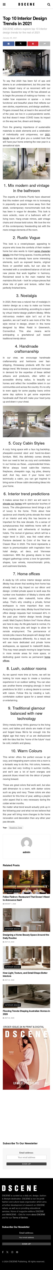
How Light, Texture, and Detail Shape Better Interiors (25, 974)
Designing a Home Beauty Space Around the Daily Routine (26, 936)
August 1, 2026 (10, 904)
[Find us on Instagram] (12, 1252)
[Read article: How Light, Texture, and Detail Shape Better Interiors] (26, 958)
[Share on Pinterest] (32, 43)
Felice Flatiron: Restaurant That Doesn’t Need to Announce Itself (26, 898)
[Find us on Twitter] (7, 1252)
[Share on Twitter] (21, 43)
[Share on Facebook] (8, 43)
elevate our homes (12, 503)
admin (26, 852)
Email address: (26, 1152)
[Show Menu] (4, 4)
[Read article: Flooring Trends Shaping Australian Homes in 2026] (26, 996)
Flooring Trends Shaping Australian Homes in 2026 (26, 1012)
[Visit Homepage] (26, 4)
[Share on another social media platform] (44, 43)
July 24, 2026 (9, 942)
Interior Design (12, 891)
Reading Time (15, 827)
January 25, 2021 (10, 37)
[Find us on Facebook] (2, 1252)
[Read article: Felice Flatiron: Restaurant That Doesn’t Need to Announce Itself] (26, 882)
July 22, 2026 (9, 1018)
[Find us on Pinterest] (17, 1252)
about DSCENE (38, 1214)
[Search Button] (48, 4)
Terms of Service (20, 1217)
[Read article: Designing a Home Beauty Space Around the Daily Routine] (26, 920)
